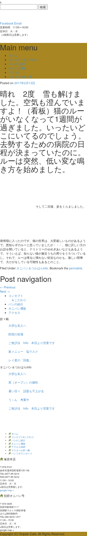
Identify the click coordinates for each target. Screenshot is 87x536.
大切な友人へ (17, 325)
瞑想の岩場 (15, 334)
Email (18, 23)
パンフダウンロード (21, 453)
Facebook (6, 23)
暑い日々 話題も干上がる (26, 391)
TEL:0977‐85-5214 (9, 473)
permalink (75, 268)
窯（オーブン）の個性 (23, 382)
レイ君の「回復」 (20, 360)
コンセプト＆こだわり (23, 60)
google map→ (7, 490)
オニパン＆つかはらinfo (32, 268)
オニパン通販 (17, 68)
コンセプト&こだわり (22, 437)
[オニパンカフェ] (31, 15)
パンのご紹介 (17, 64)
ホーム (12, 55)
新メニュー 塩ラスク (23, 351)
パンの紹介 (15, 304)
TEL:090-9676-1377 (10, 516)
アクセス (14, 72)
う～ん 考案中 (18, 400)
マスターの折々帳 (20, 76)
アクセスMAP (18, 446)
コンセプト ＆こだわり (17, 297)
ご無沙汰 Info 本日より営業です (31, 343)
